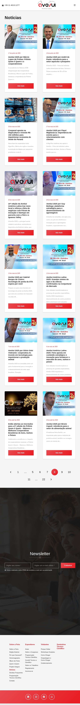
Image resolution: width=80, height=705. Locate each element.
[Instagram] (36, 697)
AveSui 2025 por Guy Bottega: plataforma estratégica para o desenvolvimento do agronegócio (55, 208)
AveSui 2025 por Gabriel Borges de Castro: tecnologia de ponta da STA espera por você (20, 280)
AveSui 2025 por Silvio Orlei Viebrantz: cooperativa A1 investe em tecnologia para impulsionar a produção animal (20, 355)
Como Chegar (45, 655)
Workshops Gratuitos (48, 652)
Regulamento (29, 668)
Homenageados (14, 658)
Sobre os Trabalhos (31, 665)
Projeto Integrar (14, 667)
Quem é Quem (14, 664)
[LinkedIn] (28, 697)
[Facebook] (44, 697)
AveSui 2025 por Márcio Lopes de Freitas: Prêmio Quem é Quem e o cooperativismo (19, 60)
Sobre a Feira (13, 649)
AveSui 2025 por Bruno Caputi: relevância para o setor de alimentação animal (58, 426)
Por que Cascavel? (15, 655)
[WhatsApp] (52, 697)
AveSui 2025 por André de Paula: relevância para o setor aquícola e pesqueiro (58, 59)
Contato (12, 681)
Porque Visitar (45, 649)
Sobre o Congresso (31, 652)
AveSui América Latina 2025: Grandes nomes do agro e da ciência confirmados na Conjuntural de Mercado (58, 281)
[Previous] (11, 472)
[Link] (47, 4)
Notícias (12, 669)
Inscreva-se (29, 671)
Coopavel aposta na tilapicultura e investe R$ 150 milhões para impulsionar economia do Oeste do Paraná (19, 134)
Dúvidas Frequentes (16, 673)
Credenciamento (46, 663)
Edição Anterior (14, 652)
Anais (27, 649)
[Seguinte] (51, 479)
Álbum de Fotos (14, 661)
